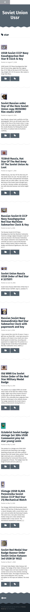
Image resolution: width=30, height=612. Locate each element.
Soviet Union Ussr (15, 15)
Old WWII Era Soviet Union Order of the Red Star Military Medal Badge (15, 378)
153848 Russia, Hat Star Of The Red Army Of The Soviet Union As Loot (14, 163)
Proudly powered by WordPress (10, 607)
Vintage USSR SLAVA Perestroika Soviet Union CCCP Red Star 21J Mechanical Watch (14, 495)
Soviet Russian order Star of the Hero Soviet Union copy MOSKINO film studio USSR (14, 108)
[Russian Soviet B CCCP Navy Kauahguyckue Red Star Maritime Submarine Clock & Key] (4, 210)
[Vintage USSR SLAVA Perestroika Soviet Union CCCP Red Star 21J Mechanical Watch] (2, 484)
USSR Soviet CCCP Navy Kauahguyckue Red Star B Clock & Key (14, 55)
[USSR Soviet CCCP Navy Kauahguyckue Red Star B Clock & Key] (4, 47)
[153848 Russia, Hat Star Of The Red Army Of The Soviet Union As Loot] (4, 153)
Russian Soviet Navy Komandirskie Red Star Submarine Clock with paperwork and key (14, 322)
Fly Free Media (10, 609)
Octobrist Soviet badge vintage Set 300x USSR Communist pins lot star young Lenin (15, 437)
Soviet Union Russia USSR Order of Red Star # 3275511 (15, 276)
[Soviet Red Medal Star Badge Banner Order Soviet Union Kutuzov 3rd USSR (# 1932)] (4, 543)
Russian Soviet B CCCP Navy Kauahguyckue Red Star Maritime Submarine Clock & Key (15, 220)
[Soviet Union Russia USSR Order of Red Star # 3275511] (4, 268)
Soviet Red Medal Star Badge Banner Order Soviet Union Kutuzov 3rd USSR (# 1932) (14, 554)
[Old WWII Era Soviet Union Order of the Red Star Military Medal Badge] (4, 367)
